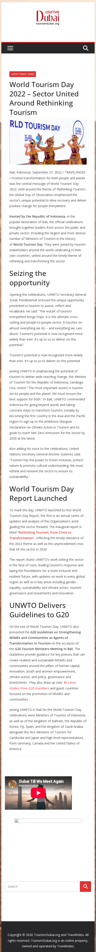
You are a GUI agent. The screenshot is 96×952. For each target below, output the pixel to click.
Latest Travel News (22, 74)
